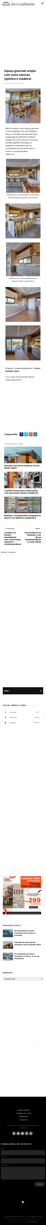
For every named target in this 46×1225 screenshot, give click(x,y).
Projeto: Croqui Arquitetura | (19, 368)
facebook (24, 712)
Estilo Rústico (10, 421)
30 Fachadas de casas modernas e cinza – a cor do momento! (26, 956)
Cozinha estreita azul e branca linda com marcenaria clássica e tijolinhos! (21, 491)
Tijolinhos (8, 424)
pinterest (24, 723)
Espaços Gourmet (33, 418)
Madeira (30, 421)
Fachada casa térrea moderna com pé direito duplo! (21, 467)
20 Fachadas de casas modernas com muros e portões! (25, 933)
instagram (24, 717)
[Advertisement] (23, 39)
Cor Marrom (21, 418)
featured (18, 421)
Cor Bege (13, 418)
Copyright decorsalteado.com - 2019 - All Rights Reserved (23, 1217)
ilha (24, 421)
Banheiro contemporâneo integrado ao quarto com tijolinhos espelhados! (22, 516)
